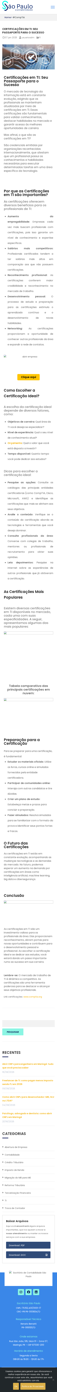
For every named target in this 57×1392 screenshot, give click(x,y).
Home (8, 17)
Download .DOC (17, 1255)
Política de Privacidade (33, 1386)
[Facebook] (29, 1292)
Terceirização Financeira (18, 1192)
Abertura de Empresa (16, 1147)
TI (40, 37)
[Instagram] (21, 1292)
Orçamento (15, 443)
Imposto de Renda (14, 1170)
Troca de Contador (15, 1208)
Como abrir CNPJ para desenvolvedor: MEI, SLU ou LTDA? (28, 1098)
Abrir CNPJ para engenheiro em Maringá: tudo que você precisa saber (28, 1065)
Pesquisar (13, 1032)
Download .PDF (17, 1245)
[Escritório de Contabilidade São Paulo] (17, 5)
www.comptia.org (32, 996)
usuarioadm (28, 37)
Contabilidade (12, 1154)
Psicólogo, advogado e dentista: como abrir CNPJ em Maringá (27, 1115)
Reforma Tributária (15, 1185)
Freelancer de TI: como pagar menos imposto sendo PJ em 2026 (27, 1082)
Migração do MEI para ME (18, 1177)
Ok (16, 1386)
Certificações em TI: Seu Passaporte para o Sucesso (23, 30)
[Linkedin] (36, 1292)
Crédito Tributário (14, 1162)
